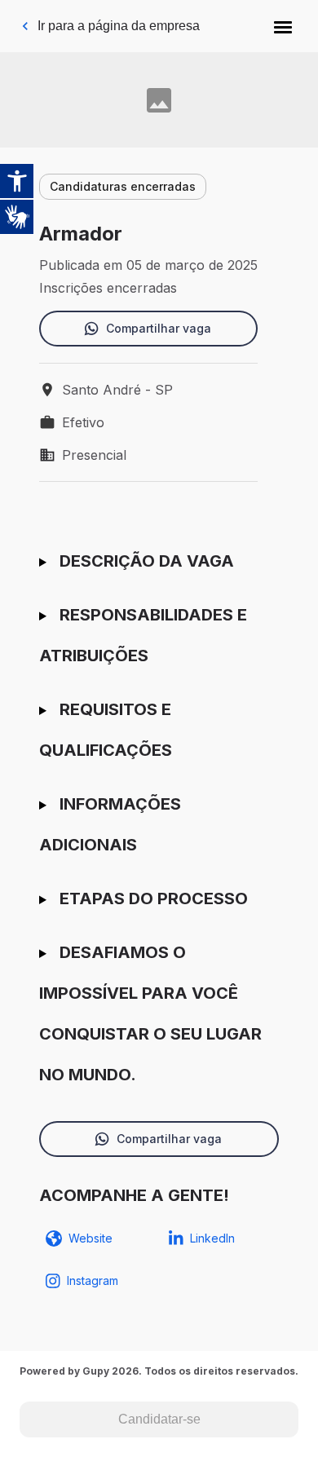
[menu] (282, 26)
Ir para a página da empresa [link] (119, 26)
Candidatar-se (159, 1419)
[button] (282, 26)
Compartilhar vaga (158, 328)
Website (90, 1238)
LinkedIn (212, 1238)
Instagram (92, 1280)
